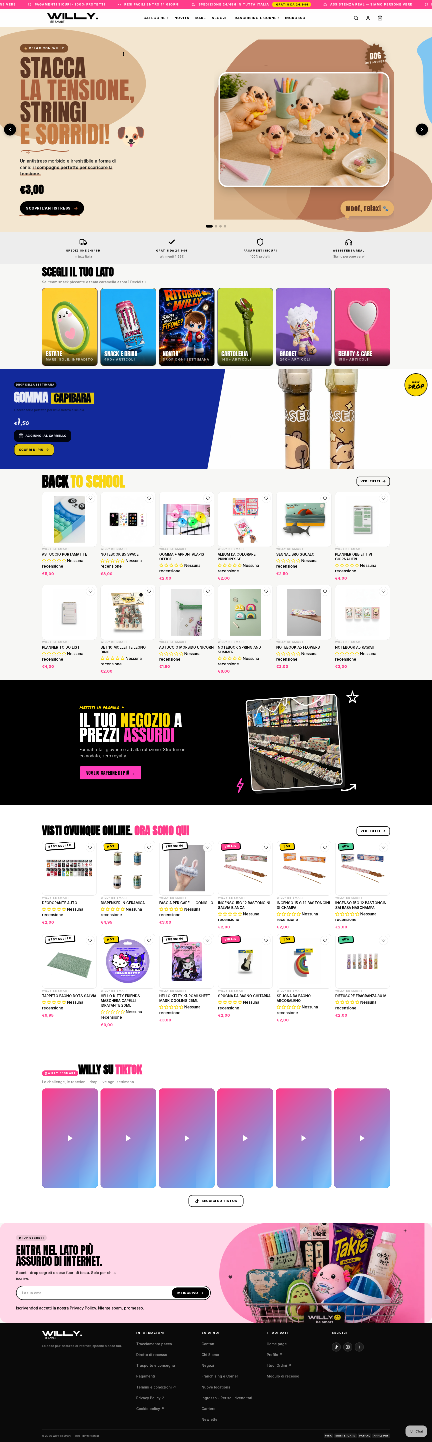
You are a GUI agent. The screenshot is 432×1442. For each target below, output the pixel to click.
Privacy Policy (150, 1398)
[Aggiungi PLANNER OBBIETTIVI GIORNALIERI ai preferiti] (383, 498)
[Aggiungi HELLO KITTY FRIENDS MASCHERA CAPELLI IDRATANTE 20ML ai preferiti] (148, 940)
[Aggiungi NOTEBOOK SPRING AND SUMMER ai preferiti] (266, 591)
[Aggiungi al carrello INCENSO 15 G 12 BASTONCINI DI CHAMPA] (324, 924)
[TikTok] (336, 1346)
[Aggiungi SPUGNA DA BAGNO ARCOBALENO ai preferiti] (324, 940)
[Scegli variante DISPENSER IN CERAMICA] (148, 924)
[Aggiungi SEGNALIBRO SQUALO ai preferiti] (325, 498)
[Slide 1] (209, 226)
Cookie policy (150, 1408)
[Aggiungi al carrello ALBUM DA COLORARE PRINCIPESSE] (266, 575)
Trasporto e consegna (155, 1365)
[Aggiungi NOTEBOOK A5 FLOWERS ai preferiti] (325, 591)
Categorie (156, 18)
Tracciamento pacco (154, 1344)
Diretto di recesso (151, 1354)
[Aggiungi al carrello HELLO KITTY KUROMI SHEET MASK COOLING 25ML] (207, 1022)
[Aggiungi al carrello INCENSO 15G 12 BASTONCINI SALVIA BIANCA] (266, 924)
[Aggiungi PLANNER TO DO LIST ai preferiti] (90, 591)
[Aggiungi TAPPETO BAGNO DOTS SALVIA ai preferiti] (90, 940)
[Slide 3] (220, 226)
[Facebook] (359, 1346)
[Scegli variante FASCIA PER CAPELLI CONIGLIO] (207, 924)
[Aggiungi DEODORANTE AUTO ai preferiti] (90, 847)
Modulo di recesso (283, 1376)
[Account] (368, 18)
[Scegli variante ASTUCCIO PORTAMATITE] (90, 575)
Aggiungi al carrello (46, 436)
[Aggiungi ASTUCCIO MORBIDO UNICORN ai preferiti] (207, 591)
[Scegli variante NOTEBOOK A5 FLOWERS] (325, 668)
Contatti (209, 1344)
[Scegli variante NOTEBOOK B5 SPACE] (149, 575)
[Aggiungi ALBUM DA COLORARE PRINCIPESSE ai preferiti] (266, 498)
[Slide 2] (216, 226)
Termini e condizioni (156, 1387)
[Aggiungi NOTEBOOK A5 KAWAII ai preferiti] (383, 591)
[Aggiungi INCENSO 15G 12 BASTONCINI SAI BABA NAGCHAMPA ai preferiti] (383, 847)
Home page (277, 1344)
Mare (200, 18)
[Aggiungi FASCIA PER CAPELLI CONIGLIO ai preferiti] (207, 847)
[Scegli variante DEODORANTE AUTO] (90, 924)
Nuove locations (216, 1387)
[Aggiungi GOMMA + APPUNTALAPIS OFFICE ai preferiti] (207, 498)
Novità (181, 18)
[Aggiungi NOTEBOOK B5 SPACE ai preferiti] (149, 498)
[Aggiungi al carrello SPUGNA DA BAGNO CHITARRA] (266, 1022)
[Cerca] (356, 18)
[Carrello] (380, 18)
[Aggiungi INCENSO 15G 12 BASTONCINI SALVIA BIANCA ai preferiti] (266, 847)
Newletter (210, 1419)
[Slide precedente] (10, 130)
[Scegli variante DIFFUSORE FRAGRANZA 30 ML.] (383, 1022)
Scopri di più (31, 450)
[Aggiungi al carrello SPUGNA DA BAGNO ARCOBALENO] (324, 1022)
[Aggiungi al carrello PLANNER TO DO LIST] (90, 668)
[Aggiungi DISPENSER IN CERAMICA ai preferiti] (148, 847)
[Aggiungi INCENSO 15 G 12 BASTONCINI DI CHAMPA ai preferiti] (324, 847)
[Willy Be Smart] (72, 18)
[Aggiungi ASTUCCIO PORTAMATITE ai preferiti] (90, 498)
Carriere (209, 1408)
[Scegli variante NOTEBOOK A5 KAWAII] (383, 668)
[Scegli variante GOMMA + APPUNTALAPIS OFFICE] (207, 575)
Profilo (274, 1354)
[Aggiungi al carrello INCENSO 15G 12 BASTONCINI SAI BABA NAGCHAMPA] (383, 924)
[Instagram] (347, 1346)
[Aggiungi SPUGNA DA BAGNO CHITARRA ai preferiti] (266, 940)
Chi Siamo (210, 1354)
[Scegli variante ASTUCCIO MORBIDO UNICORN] (207, 668)
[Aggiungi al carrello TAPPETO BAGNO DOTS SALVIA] (90, 1022)
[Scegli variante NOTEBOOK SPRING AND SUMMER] (266, 668)
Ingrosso (295, 18)
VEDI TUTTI (370, 481)
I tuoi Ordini (279, 1365)
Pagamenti (145, 1376)
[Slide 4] (225, 226)
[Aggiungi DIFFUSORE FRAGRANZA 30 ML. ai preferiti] (383, 940)
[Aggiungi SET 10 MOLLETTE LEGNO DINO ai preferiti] (149, 591)
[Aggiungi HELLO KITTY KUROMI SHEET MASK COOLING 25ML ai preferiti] (207, 940)
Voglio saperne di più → (110, 772)
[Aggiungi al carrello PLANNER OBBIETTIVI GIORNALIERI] (383, 575)
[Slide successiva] (422, 130)
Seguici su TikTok (220, 1201)
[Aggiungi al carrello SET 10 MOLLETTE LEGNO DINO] (149, 668)
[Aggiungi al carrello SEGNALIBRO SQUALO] (325, 575)
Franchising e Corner (255, 18)
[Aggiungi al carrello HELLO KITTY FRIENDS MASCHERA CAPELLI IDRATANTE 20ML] (148, 1022)
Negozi (219, 18)
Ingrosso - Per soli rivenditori (227, 1398)
